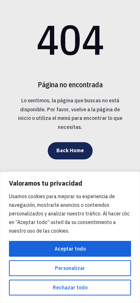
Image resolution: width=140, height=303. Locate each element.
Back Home (70, 150)
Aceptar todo (70, 249)
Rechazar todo (70, 287)
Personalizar (70, 268)
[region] (70, 237)
